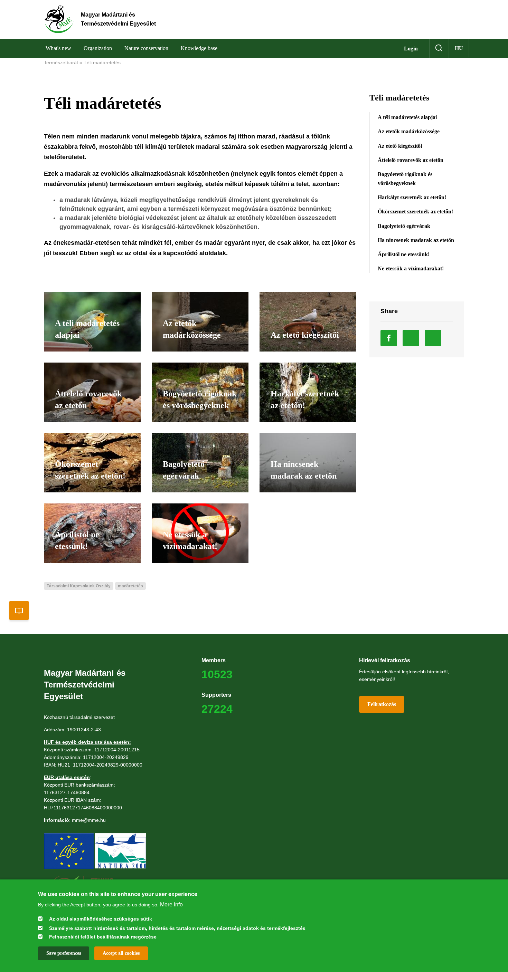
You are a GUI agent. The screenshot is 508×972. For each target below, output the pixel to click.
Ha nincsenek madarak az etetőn (416, 240)
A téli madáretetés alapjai (407, 117)
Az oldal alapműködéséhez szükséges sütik (100, 919)
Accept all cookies (121, 952)
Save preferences (63, 952)
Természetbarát (61, 62)
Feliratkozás (381, 704)
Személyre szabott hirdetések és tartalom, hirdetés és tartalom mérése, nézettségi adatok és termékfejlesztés (177, 928)
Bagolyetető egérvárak (404, 226)
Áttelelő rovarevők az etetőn (410, 160)
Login (411, 48)
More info (171, 904)
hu (459, 48)
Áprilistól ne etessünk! (404, 254)
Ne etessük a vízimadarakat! (411, 268)
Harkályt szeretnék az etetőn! (412, 197)
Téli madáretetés (102, 62)
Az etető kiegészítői (400, 146)
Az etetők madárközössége (409, 131)
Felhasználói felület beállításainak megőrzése (103, 937)
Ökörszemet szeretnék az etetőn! (415, 211)
